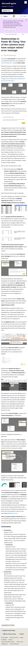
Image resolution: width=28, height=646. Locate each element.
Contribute (4, 639)
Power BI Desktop (6, 63)
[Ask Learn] (23, 34)
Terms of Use (20, 641)
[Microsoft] (14, 16)
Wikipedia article (12, 513)
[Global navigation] (1, 16)
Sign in (25, 16)
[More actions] (25, 34)
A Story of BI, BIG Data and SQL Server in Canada (12, 34)
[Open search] (21, 16)
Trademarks (4, 644)
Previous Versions (14, 637)
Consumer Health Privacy (7, 641)
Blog (21, 637)
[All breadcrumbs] (2, 34)
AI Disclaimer (4, 637)
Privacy (10, 639)
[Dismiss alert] (25, 2)
